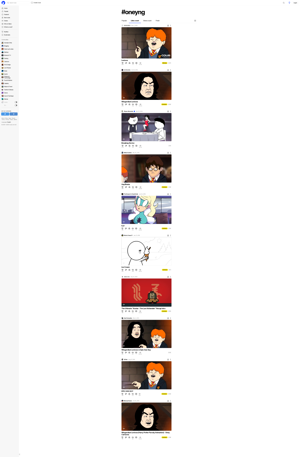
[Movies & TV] (9, 55)
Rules (11, 119)
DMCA (15, 119)
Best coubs (7, 17)
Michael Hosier (128, 400)
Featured (6, 14)
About (3, 118)
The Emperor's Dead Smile (131, 194)
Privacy (7, 119)
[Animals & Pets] (9, 42)
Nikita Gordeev (128, 152)
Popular (6, 11)
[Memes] (9, 99)
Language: (6, 122)
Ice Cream (125, 267)
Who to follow (8, 24)
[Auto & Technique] (9, 95)
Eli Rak (125, 359)
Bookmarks (7, 35)
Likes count (135, 21)
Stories (6, 21)
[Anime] (9, 102)
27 (170, 63)
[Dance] (9, 92)
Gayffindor (125, 184)
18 (170, 187)
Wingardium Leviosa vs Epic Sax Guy (136, 350)
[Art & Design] (9, 64)
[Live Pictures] (9, 67)
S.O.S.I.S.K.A (127, 25)
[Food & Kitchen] (9, 80)
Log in (295, 3)
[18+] (16, 105)
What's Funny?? (128, 235)
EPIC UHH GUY (127, 391)
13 (170, 228)
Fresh (158, 21)
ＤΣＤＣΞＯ (127, 276)
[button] (195, 21)
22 (170, 352)
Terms (3, 119)
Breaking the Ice (127, 143)
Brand (13, 118)
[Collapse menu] (19, 454)
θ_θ (122, 226)
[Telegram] (14, 114)
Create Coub (37, 2)
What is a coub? (8, 27)
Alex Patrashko (128, 318)
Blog (6, 118)
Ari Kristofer (127, 70)
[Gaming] (9, 58)
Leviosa (124, 60)
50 (170, 311)
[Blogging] (9, 45)
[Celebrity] (9, 83)
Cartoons (164, 104)
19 (170, 437)
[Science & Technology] (9, 77)
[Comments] (129, 63)
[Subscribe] (16, 102)
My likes (6, 32)
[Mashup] (9, 52)
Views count (147, 21)
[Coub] (3, 3)
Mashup (165, 63)
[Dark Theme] (283, 2)
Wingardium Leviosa (129, 102)
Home (5, 8)
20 (169, 104)
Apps (10, 118)
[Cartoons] (9, 61)
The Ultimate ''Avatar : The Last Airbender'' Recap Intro (143, 308)
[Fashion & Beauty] (9, 89)
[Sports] (9, 74)
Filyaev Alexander (128, 111)
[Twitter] (5, 114)
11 (170, 145)
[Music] (9, 70)
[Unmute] (123, 97)
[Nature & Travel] (9, 86)
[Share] (168, 25)
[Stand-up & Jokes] (9, 49)
